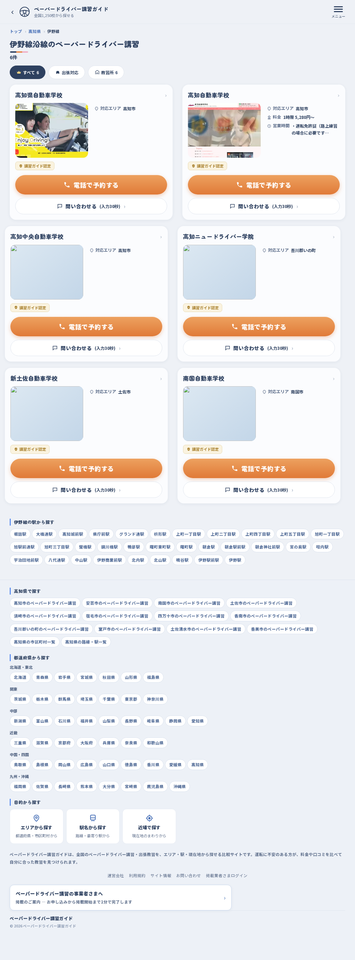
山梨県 (109, 721)
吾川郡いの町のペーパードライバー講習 (51, 629)
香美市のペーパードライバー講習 (282, 629)
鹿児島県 (155, 786)
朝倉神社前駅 (267, 547)
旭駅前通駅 (24, 547)
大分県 (109, 786)
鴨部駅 (134, 547)
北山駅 (160, 560)
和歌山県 (155, 742)
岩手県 (64, 677)
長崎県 (64, 786)
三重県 (20, 742)
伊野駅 (235, 560)
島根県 (42, 764)
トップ (16, 31)
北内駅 (138, 560)
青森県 (42, 677)
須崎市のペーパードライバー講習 (45, 616)
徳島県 (131, 764)
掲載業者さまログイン (227, 875)
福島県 (153, 677)
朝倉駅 (208, 547)
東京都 (131, 699)
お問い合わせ (188, 875)
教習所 (109, 72)
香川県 (153, 764)
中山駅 (81, 560)
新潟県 (20, 721)
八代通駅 (57, 560)
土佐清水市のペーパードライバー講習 (206, 629)
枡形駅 (160, 534)
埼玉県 (86, 699)
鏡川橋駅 (109, 547)
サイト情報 (160, 875)
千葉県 (109, 699)
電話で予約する (96, 184)
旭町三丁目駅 (56, 547)
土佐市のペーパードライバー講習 (261, 603)
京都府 (64, 742)
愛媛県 (175, 764)
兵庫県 (109, 742)
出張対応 (70, 72)
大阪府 (86, 742)
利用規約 (137, 875)
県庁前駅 (101, 534)
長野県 (131, 721)
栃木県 (42, 699)
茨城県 (20, 699)
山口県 (109, 764)
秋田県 (109, 677)
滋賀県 (42, 742)
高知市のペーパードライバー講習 (45, 603)
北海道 (20, 677)
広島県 (86, 764)
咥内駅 (322, 547)
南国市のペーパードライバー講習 (189, 603)
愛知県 (197, 721)
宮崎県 (131, 786)
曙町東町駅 (160, 547)
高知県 (34, 31)
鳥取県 (20, 764)
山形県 (131, 677)
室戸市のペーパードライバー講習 (129, 629)
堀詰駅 (20, 534)
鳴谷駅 (182, 560)
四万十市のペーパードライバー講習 (191, 616)
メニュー (338, 16)
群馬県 (64, 699)
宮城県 (86, 677)
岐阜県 (153, 721)
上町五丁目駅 (292, 534)
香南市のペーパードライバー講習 (265, 616)
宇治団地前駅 (26, 560)
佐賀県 (42, 786)
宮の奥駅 (298, 547)
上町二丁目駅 (223, 534)
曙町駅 (186, 547)
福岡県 (20, 786)
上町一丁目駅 (188, 534)
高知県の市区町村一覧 (34, 642)
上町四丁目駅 (257, 534)
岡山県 (64, 764)
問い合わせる (95, 206)
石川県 (64, 721)
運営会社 (115, 875)
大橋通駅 (44, 534)
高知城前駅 (72, 534)
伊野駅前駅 (208, 560)
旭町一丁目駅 (327, 534)
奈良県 (131, 742)
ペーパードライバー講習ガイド (41, 918)
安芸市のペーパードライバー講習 (117, 603)
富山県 (42, 721)
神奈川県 (155, 699)
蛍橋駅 (85, 547)
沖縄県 (179, 786)
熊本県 (86, 786)
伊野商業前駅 (109, 560)
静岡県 (175, 721)
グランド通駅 (131, 534)
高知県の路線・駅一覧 (86, 642)
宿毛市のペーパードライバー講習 (117, 616)
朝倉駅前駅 (235, 547)
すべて (31, 72)
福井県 (86, 721)
